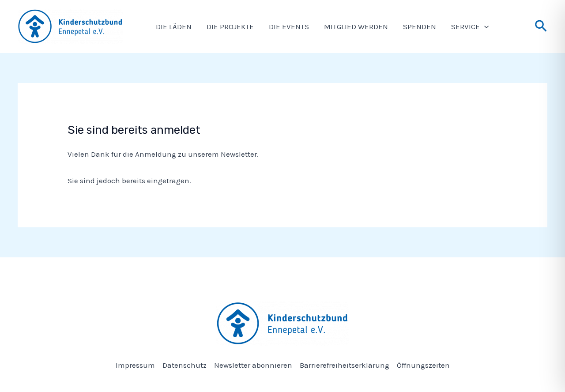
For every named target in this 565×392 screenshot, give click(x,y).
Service (465, 26)
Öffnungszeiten (423, 365)
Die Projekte (230, 26)
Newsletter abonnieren (253, 365)
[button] (484, 26)
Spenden (419, 26)
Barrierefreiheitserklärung (344, 365)
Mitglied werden (356, 26)
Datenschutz (184, 365)
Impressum (135, 365)
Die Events (289, 26)
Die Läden (174, 26)
